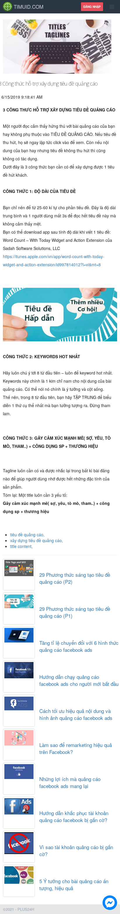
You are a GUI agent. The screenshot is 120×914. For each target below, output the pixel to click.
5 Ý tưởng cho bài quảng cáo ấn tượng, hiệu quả (73, 884)
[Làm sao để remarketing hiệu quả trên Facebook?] (18, 736)
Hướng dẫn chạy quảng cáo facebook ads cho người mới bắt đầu (79, 680)
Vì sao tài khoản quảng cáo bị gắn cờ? (76, 850)
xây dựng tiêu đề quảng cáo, (36, 540)
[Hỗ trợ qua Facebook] (110, 903)
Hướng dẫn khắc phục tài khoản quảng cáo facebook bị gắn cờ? (73, 816)
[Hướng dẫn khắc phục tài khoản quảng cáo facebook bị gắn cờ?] (18, 805)
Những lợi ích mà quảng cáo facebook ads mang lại (69, 782)
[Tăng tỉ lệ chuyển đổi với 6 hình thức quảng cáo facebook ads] (18, 634)
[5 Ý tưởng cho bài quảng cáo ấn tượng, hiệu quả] (18, 873)
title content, (21, 546)
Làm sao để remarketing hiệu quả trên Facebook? (75, 748)
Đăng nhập (92, 7)
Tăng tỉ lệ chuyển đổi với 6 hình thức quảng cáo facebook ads (79, 646)
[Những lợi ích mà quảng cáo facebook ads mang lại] (18, 770)
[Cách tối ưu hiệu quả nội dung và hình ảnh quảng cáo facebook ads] (18, 702)
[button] (110, 903)
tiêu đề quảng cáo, (27, 534)
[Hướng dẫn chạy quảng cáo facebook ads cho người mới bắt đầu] (18, 669)
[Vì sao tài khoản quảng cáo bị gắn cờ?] (18, 842)
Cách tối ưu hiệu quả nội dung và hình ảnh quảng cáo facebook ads (75, 714)
